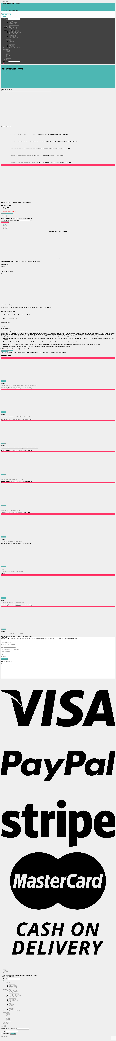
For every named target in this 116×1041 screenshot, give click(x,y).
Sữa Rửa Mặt (12, 44)
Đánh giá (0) (6, 227)
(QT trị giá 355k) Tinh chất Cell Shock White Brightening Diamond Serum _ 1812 (19, 448)
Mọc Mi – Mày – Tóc (13, 37)
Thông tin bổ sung (7, 225)
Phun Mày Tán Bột (13, 23)
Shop (4, 5)
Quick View (3, 381)
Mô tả (4, 224)
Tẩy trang (11, 42)
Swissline (8, 56)
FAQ (4, 973)
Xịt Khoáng (11, 41)
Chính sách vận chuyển (6, 642)
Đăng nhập (13, 1033)
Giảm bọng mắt (12, 36)
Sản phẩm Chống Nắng (14, 31)
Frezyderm (8, 58)
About (4, 969)
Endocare (8, 51)
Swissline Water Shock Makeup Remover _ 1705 (12, 479)
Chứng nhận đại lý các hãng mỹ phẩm (12, 48)
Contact (5, 970)
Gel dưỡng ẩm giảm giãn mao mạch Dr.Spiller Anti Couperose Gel (16, 416)
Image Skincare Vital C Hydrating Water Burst (11, 541)
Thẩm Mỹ (8, 20)
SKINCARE (8, 39)
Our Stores (5, 971)
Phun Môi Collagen (13, 22)
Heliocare (8, 53)
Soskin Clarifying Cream (12, 318)
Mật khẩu (3, 1031)
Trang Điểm (11, 46)
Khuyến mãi (6, 59)
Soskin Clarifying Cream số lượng (10, 220)
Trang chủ (3, 72)
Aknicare (8, 50)
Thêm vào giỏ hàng (5, 222)
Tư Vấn (5, 228)
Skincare (11, 72)
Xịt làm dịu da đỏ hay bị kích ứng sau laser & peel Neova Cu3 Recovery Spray (19, 385)
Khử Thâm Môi (12, 21)
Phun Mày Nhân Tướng (14, 25)
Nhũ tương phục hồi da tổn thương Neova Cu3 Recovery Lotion (15, 633)
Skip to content (4, 1)
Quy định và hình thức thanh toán (8, 647)
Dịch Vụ (5, 18)
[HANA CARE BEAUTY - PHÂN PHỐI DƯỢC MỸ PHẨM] (6, 13)
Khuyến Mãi (6, 7)
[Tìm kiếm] (3, 63)
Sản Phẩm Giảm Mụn (13, 28)
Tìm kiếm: (5, 61)
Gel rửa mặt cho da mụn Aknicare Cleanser (10, 510)
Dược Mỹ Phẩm (7, 26)
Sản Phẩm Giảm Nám (14, 30)
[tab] (59, 224)
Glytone (7, 54)
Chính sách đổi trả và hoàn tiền (8, 644)
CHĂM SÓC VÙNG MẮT (11, 34)
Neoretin (8, 55)
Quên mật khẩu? (4, 1036)
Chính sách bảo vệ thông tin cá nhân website (11, 649)
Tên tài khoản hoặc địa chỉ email (8, 1028)
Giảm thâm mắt (12, 35)
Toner (10, 40)
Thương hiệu (6, 49)
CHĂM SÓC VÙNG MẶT (11, 27)
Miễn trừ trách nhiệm (5, 651)
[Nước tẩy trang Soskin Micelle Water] (6, 80)
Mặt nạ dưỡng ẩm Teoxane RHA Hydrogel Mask (12, 571)
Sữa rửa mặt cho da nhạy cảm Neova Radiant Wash (12, 602)
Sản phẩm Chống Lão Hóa (15, 32)
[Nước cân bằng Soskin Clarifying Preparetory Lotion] (6, 87)
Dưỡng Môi (11, 45)
